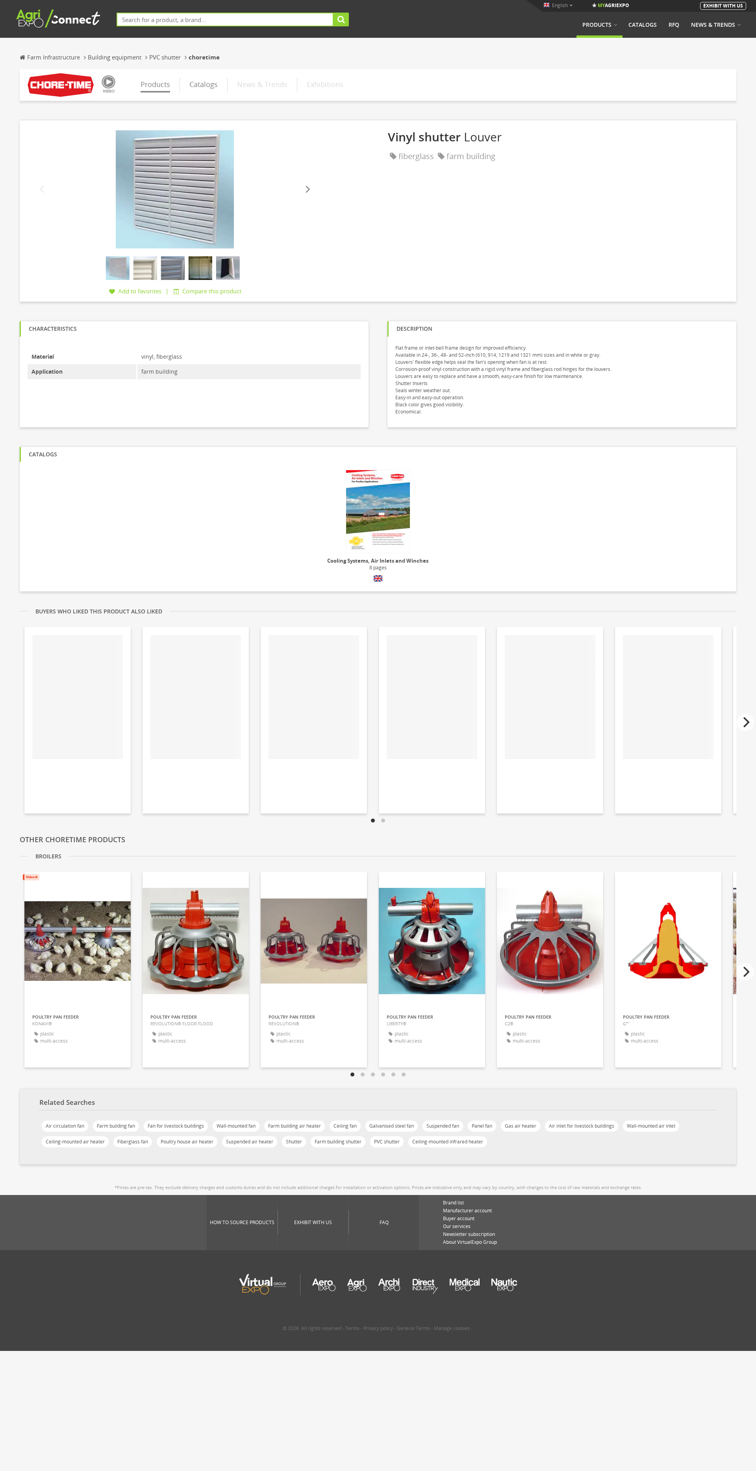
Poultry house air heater (187, 1141)
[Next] (307, 190)
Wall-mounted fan (236, 1126)
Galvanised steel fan (391, 1126)
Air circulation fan (65, 1126)
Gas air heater (520, 1126)
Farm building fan (116, 1126)
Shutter (294, 1141)
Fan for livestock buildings (176, 1126)
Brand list (453, 1202)
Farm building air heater (294, 1126)
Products (596, 24)
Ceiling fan (345, 1126)
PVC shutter (387, 1141)
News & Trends (713, 24)
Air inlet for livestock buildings (581, 1126)
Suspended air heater (249, 1141)
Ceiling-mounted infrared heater (447, 1141)
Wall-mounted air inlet (651, 1126)
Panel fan (482, 1126)
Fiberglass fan (132, 1141)
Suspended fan (442, 1126)
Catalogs (642, 24)
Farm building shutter (338, 1141)
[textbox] (225, 19)
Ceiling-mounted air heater (75, 1141)
